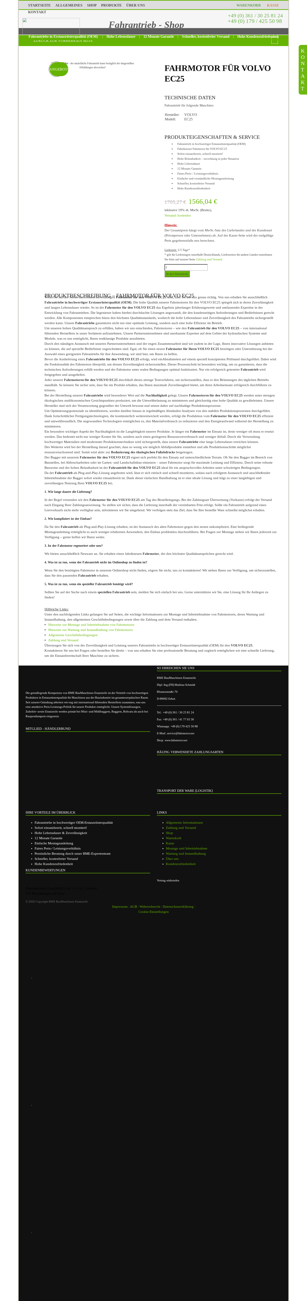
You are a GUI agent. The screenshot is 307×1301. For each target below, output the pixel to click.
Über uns (172, 859)
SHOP (92, 5)
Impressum (120, 906)
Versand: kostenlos (178, 215)
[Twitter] (98, 1232)
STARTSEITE (39, 5)
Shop (169, 833)
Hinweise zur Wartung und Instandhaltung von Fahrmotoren (90, 630)
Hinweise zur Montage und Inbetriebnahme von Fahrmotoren (91, 624)
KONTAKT (37, 12)
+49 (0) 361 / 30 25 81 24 (255, 15)
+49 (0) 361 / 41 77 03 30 (178, 719)
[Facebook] (98, 1105)
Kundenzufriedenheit (181, 864)
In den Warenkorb (177, 274)
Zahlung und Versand (209, 259)
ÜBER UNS (135, 5)
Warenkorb (173, 838)
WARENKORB (248, 5)
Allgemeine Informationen (184, 822)
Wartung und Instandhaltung (186, 853)
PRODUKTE (111, 5)
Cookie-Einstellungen (153, 912)
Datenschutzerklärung (178, 906)
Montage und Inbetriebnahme (186, 848)
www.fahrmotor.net (176, 740)
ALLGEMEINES (68, 5)
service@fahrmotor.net (180, 733)
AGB (133, 906)
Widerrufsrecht (150, 906)
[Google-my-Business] (98, 978)
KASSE (272, 5)
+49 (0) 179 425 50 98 (184, 726)
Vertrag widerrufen (168, 880)
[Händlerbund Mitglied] (60, 754)
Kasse (170, 843)
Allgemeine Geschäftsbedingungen (73, 635)
